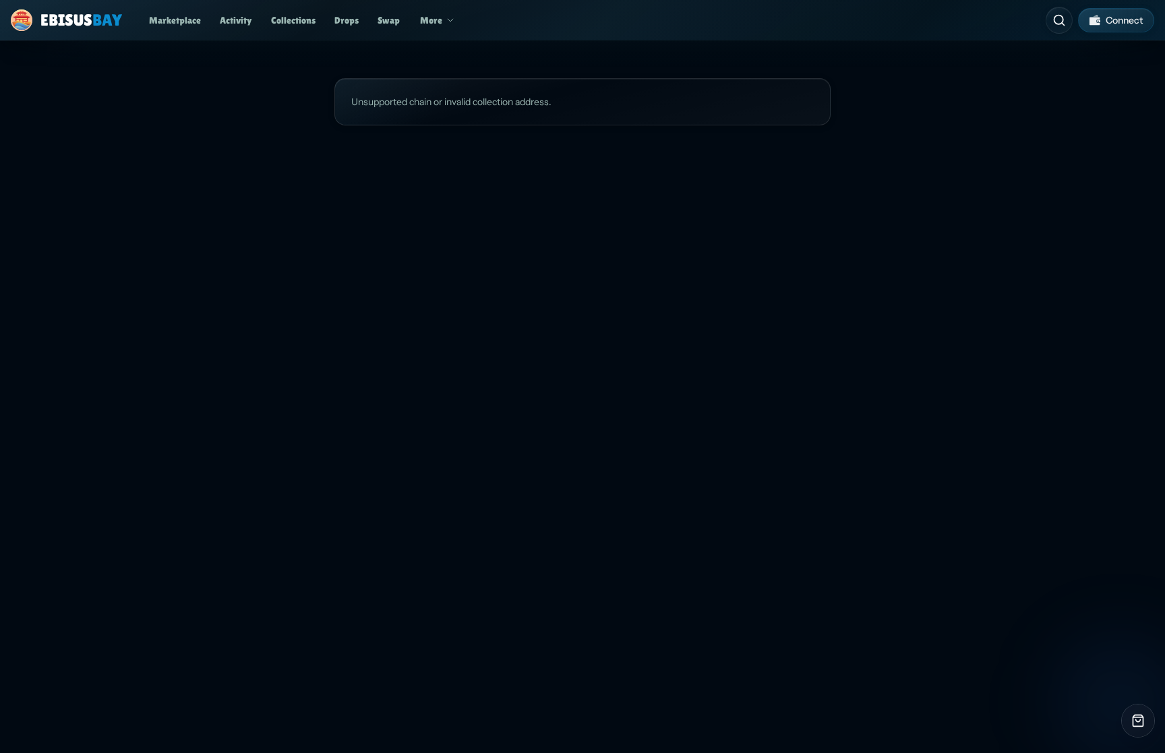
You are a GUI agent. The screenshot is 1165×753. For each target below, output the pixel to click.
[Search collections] (1059, 20)
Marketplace (175, 20)
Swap (389, 20)
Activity (236, 20)
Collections (293, 20)
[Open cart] (1138, 720)
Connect (1124, 20)
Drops (346, 20)
